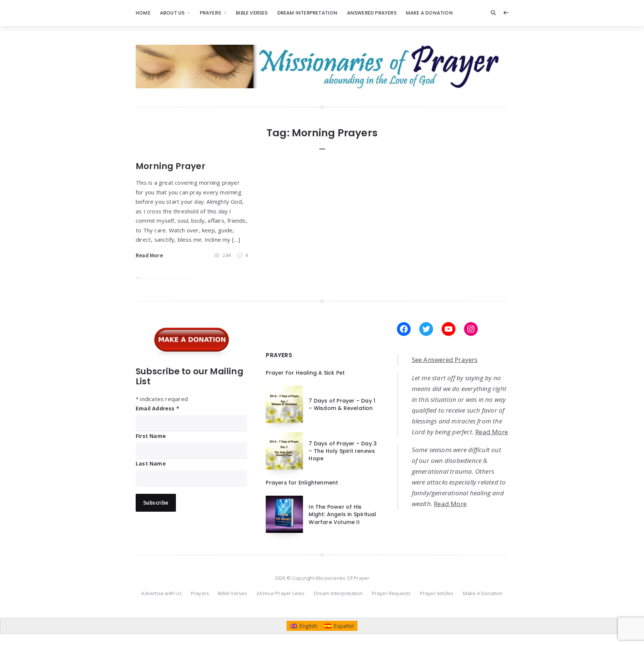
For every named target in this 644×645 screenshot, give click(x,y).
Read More (149, 255)
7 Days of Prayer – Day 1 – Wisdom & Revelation (342, 404)
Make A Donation (429, 12)
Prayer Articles (437, 593)
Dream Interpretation (307, 12)
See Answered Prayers (445, 359)
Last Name (151, 463)
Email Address (157, 408)
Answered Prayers (372, 12)
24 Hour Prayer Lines (280, 593)
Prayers (210, 12)
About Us (172, 12)
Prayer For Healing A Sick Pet (305, 372)
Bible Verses (252, 12)
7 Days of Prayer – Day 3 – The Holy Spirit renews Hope (343, 451)
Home (143, 12)
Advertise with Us (161, 593)
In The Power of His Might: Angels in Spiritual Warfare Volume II (342, 514)
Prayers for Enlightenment (302, 482)
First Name (151, 435)
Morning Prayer (170, 166)
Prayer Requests (391, 593)
